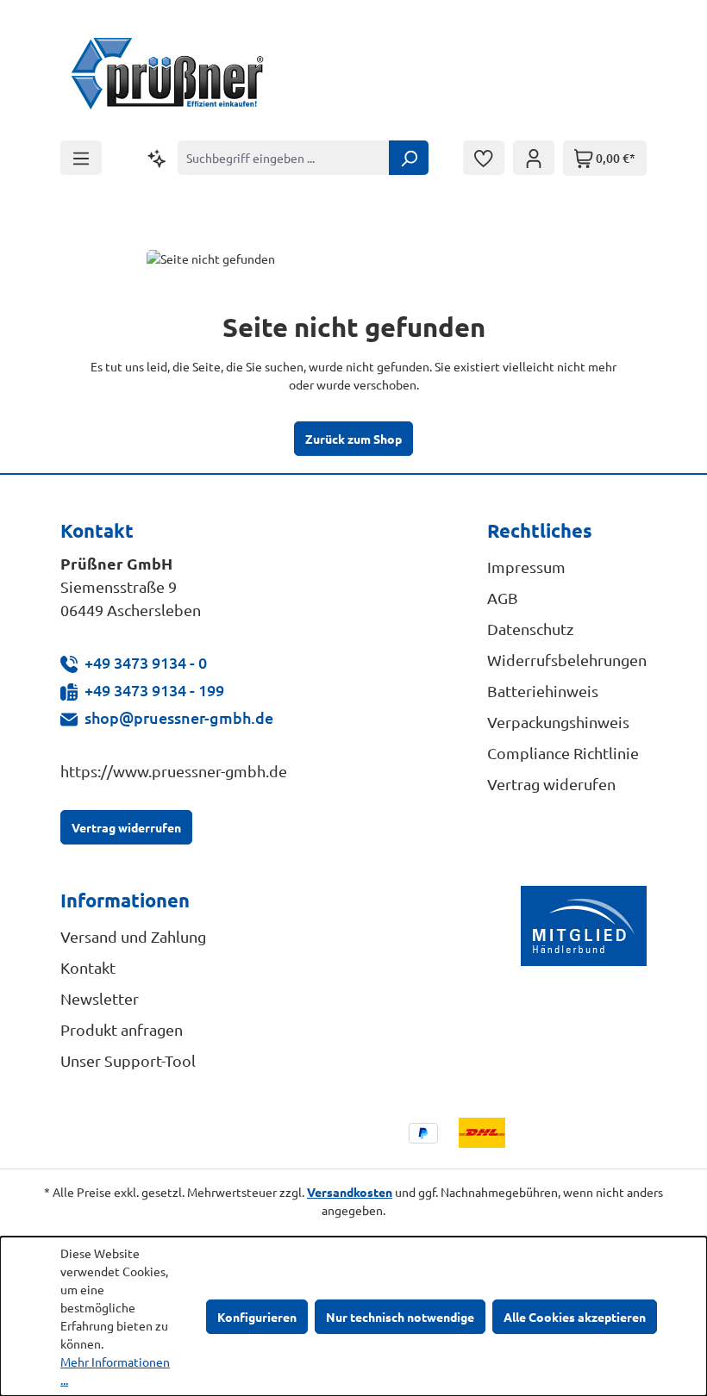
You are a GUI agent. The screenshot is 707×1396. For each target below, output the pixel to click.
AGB (502, 598)
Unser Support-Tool (128, 1060)
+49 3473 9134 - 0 (145, 662)
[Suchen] (409, 157)
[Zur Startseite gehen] (168, 76)
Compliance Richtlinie (563, 753)
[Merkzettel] (483, 157)
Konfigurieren (257, 1316)
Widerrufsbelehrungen (567, 660)
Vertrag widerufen (551, 784)
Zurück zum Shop (353, 438)
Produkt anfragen (121, 1029)
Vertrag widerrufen (126, 827)
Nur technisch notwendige (400, 1316)
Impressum (526, 567)
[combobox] (284, 157)
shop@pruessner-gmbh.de (178, 717)
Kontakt (88, 967)
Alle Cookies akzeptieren (575, 1316)
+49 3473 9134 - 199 (154, 690)
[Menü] (81, 157)
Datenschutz (530, 629)
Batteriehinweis (542, 691)
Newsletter (99, 998)
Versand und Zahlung (133, 936)
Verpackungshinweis (558, 722)
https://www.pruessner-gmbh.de (173, 771)
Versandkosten (349, 1192)
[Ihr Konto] (533, 157)
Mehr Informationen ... (115, 1370)
